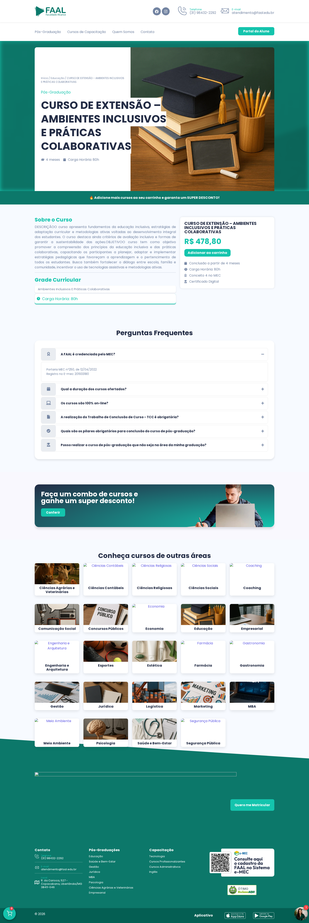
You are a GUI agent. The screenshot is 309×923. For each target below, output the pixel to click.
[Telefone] (182, 11)
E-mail (236, 9)
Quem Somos (123, 31)
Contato (147, 31)
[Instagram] (166, 11)
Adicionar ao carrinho (207, 252)
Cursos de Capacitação (86, 31)
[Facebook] (157, 11)
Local (44, 877)
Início (44, 78)
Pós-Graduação (48, 31)
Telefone (196, 9)
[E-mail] (224, 11)
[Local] (37, 882)
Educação (57, 78)
